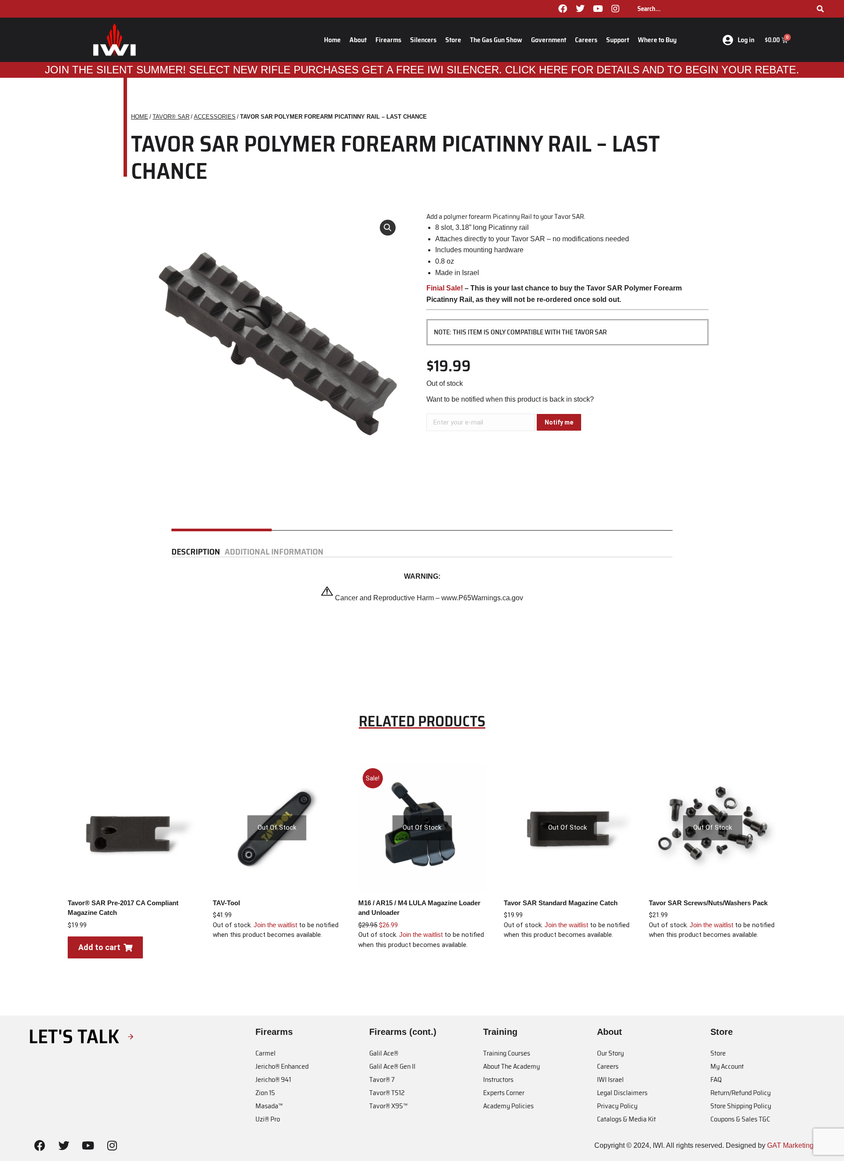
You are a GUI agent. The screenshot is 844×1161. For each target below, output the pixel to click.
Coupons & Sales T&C (740, 1119)
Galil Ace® (383, 1053)
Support (617, 39)
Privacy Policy (617, 1105)
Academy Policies (508, 1105)
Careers (586, 39)
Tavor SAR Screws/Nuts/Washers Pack (708, 903)
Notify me (559, 422)
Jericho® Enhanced (282, 1066)
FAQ (716, 1079)
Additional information (274, 552)
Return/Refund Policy (740, 1092)
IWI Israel (610, 1079)
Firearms (388, 39)
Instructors (498, 1079)
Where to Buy (657, 39)
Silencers (423, 39)
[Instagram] (615, 9)
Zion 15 (265, 1092)
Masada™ (269, 1105)
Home (332, 39)
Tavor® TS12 (386, 1092)
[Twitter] (580, 9)
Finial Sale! (444, 288)
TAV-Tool (226, 903)
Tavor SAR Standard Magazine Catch (561, 903)
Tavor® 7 (382, 1079)
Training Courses (506, 1053)
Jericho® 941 (273, 1079)
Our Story (610, 1053)
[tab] (198, 552)
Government (548, 39)
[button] (388, 228)
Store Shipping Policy (740, 1105)
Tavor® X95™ (388, 1105)
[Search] (820, 8)
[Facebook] (562, 9)
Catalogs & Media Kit (626, 1119)
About (358, 39)
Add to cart (99, 947)
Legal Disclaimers (622, 1092)
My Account (727, 1066)
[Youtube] (598, 9)
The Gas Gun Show (496, 39)
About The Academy (511, 1066)
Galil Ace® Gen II (392, 1066)
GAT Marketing (790, 1145)
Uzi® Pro (267, 1119)
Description (195, 552)
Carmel (265, 1053)
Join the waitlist (275, 925)
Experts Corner (503, 1092)
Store (453, 39)
